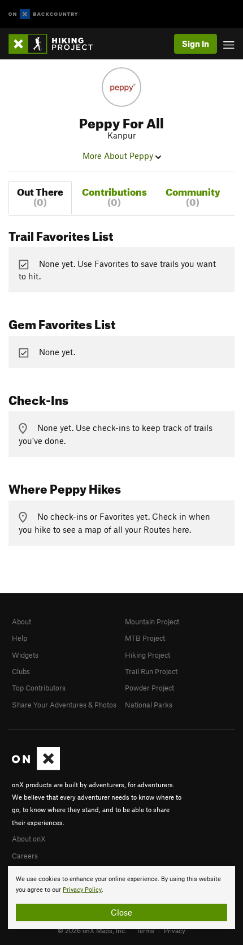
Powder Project (149, 687)
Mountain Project (152, 621)
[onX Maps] (36, 767)
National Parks (148, 704)
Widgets (25, 654)
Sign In (195, 43)
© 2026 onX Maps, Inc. (92, 930)
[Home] (56, 44)
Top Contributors (39, 687)
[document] (121, 897)
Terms (145, 930)
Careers (25, 855)
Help (19, 637)
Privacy (174, 930)
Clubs (21, 671)
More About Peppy (119, 155)
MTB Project (145, 637)
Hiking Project (147, 654)
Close (121, 912)
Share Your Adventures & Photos (64, 704)
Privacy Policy (82, 890)
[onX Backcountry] (43, 14)
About (21, 621)
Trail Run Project (151, 671)
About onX (29, 838)
